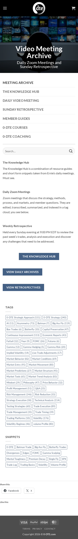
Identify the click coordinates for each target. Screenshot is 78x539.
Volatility (41, 418)
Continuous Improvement (23, 335)
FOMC (39, 341)
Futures (53, 341)
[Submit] (71, 150)
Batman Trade (24, 447)
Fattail (12, 341)
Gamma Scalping (51, 452)
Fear (25, 341)
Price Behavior (53, 382)
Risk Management (19, 394)
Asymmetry (25, 323)
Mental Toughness (16, 458)
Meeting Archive (18, 83)
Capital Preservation (55, 329)
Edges (26, 452)
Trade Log (12, 464)
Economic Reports (54, 335)
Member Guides (16, 119)
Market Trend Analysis (42, 376)
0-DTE (10, 447)
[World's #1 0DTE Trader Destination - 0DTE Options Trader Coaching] (39, 8)
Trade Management (19, 412)
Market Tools (16, 376)
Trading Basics (27, 464)
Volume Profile (58, 464)
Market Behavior (18, 358)
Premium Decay (37, 458)
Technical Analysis (47, 400)
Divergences (13, 452)
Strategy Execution (19, 400)
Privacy (37, 528)
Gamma (13, 347)
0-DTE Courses (15, 127)
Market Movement (41, 364)
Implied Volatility (18, 352)
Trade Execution (44, 406)
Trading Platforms (18, 418)
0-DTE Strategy (55, 317)
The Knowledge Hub (21, 92)
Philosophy (31, 382)
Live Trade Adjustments (47, 352)
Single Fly (54, 458)
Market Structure (46, 370)
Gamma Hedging (33, 347)
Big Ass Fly (61, 323)
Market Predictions (19, 370)
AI (10, 323)
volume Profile (43, 423)
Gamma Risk (56, 347)
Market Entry (16, 364)
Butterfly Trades (57, 447)
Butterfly (32, 329)
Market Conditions (44, 358)
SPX (64, 458)
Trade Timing (44, 412)
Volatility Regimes (18, 423)
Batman (43, 323)
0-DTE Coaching (17, 136)
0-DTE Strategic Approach (23, 317)
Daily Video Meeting (21, 100)
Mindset (13, 382)
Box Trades (14, 329)
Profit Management (19, 388)
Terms (26, 528)
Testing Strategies (18, 406)
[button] (5, 8)
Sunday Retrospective (23, 109)
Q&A (40, 388)
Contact (49, 528)
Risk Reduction (45, 394)
